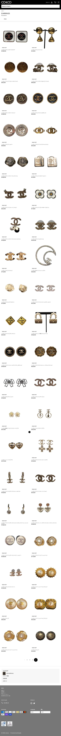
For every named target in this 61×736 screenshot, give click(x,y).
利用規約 (2, 691)
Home (2, 10)
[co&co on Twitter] (34, 703)
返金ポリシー (3, 693)
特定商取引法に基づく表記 (5, 695)
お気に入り (48, 2)
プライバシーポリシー (5, 694)
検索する (2, 690)
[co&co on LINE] (37, 703)
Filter (5, 19)
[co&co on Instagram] (31, 703)
